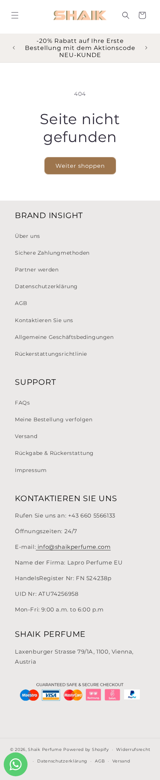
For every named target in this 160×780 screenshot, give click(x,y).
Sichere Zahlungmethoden (52, 252)
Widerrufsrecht (133, 749)
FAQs (22, 402)
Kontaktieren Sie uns (44, 320)
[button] (15, 15)
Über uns (27, 236)
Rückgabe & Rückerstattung (54, 453)
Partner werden (36, 269)
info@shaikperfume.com (73, 546)
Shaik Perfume (45, 749)
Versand (26, 436)
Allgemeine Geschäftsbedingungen (64, 337)
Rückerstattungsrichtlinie (51, 353)
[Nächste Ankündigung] (146, 48)
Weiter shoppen (80, 165)
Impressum (31, 470)
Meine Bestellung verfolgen (54, 419)
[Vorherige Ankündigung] (14, 48)
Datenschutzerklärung (46, 286)
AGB (21, 303)
